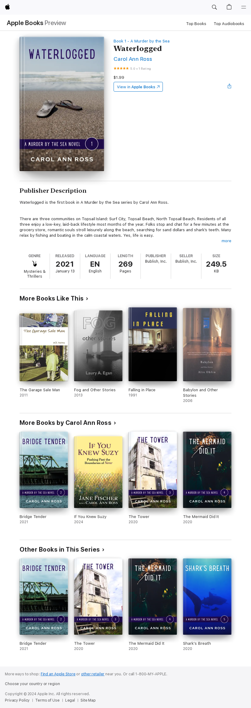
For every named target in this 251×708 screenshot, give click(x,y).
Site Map (88, 700)
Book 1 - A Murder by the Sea (142, 41)
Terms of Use (47, 700)
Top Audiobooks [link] (229, 23)
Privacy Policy (17, 700)
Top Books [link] (196, 23)
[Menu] (243, 7)
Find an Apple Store (58, 674)
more (226, 241)
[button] (214, 7)
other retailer (92, 674)
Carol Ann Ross (133, 59)
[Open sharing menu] (229, 86)
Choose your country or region (32, 684)
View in (136, 87)
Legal (70, 700)
